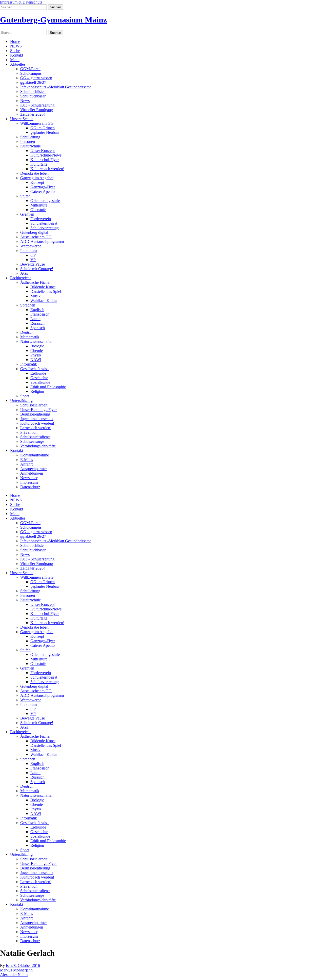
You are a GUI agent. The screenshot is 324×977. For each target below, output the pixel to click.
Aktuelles (17, 64)
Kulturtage (38, 164)
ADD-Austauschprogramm (42, 241)
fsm (9, 965)
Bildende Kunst (42, 287)
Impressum (29, 482)
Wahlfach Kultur (43, 300)
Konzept (37, 182)
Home (15, 41)
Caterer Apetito (42, 191)
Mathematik (29, 337)
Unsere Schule (21, 119)
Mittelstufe (38, 205)
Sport (24, 396)
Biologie (37, 346)
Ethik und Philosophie (48, 387)
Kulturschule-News (46, 155)
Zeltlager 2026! (32, 114)
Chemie (36, 350)
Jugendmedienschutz (36, 419)
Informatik (28, 364)
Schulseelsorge (32, 441)
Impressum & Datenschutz (21, 2)
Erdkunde (38, 373)
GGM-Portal (30, 69)
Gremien (27, 214)
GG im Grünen (42, 128)
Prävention (28, 432)
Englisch (37, 309)
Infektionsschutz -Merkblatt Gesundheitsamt (55, 87)
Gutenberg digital (34, 232)
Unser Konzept (42, 150)
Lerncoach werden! (35, 428)
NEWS (16, 46)
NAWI (35, 359)
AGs (24, 273)
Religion (37, 391)
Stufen (25, 196)
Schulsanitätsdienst (35, 437)
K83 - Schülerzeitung (37, 105)
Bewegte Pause (32, 264)
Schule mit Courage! (36, 269)
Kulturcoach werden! (47, 169)
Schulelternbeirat (43, 223)
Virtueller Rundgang (36, 110)
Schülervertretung (44, 228)
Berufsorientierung (35, 414)
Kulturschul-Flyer (44, 160)
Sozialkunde (40, 382)
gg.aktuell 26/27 (33, 82)
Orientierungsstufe (45, 200)
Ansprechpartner (33, 469)
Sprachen (27, 305)
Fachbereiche (20, 278)
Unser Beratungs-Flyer (38, 409)
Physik (35, 355)
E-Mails (26, 459)
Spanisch (37, 328)
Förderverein (40, 219)
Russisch (37, 323)
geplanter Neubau (44, 132)
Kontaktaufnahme (34, 455)
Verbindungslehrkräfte (38, 446)
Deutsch (26, 332)
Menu (14, 60)
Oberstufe (38, 210)
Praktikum (28, 250)
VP (33, 260)
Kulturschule (30, 146)
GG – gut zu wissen (36, 78)
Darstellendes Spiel (45, 291)
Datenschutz (30, 487)
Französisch (39, 314)
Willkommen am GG (37, 123)
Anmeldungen (31, 473)
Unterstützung (21, 400)
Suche (15, 50)
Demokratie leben (34, 173)
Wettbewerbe (30, 246)
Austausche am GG (36, 237)
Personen (27, 141)
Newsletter (28, 478)
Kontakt (16, 55)
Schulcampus (31, 73)
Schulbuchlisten (33, 91)
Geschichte (39, 378)
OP (33, 255)
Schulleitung (30, 137)
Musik (35, 296)
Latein (35, 319)
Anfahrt (26, 464)
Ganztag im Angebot (36, 178)
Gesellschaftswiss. (34, 369)
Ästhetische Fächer (35, 282)
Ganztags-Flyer (42, 187)
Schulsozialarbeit (33, 405)
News (25, 100)
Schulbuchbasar (33, 96)
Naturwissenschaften (36, 341)
